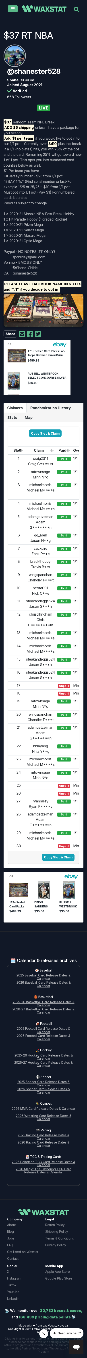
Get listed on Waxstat (22, 1252)
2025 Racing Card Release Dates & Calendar (43, 1137)
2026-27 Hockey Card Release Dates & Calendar (43, 1064)
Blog (10, 1231)
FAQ (10, 1245)
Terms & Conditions (59, 1238)
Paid (62, 450)
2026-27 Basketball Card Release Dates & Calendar (43, 1011)
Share (10, 334)
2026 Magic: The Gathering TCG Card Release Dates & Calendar (43, 1171)
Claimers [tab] (15, 408)
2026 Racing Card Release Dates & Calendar (43, 1144)
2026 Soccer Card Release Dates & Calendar (43, 1091)
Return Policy (55, 1225)
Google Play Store (58, 1278)
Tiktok (12, 1285)
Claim (39, 450)
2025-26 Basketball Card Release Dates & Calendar (44, 1004)
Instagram (14, 1278)
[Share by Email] (22, 334)
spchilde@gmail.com (28, 257)
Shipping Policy (56, 1231)
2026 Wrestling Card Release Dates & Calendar (43, 1117)
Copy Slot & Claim (45, 433)
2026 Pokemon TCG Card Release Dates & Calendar (43, 1163)
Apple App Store (57, 1271)
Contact (13, 1258)
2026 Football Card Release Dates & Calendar (43, 1037)
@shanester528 (34, 71)
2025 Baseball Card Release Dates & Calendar (43, 977)
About (11, 1225)
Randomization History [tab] (50, 408)
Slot (17, 450)
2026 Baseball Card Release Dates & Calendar (44, 984)
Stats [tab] (12, 417)
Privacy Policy (55, 1245)
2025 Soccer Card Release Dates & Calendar (43, 1083)
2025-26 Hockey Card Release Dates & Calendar (43, 1057)
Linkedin (13, 1298)
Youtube (13, 1292)
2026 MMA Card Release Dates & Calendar (43, 1108)
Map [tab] (29, 417)
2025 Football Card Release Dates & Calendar (43, 1030)
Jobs (10, 1238)
